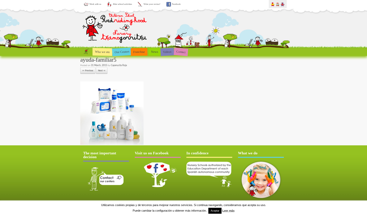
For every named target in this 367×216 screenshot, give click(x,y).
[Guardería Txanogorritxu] (115, 44)
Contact (181, 52)
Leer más (228, 210)
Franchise (139, 51)
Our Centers (121, 52)
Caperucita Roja (119, 65)
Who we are (102, 51)
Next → (101, 71)
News (154, 51)
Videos (167, 51)
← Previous (87, 71)
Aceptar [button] (215, 210)
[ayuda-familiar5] (112, 144)
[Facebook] (158, 175)
